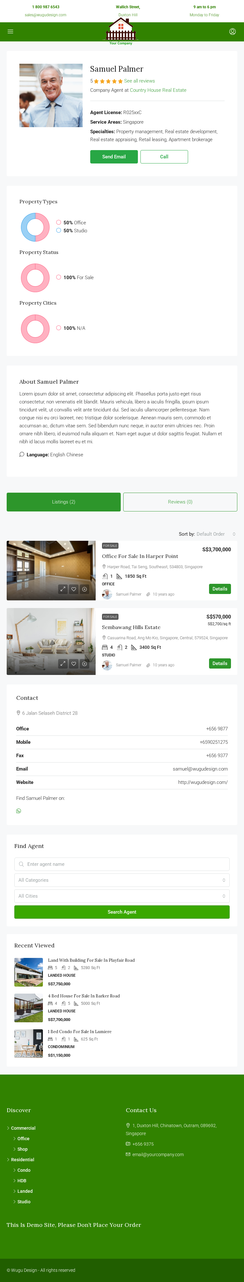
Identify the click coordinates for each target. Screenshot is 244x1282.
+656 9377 (217, 755)
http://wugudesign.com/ (203, 782)
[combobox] (216, 534)
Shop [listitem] (22, 1149)
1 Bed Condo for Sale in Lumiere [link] (80, 1031)
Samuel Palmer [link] (128, 594)
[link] (51, 570)
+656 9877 (217, 729)
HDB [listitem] (21, 1180)
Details (220, 589)
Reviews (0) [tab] (180, 502)
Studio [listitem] (23, 1201)
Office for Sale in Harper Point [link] (140, 556)
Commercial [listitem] (23, 1128)
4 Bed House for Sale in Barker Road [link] (84, 996)
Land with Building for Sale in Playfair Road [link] (91, 960)
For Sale (110, 545)
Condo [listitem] (23, 1170)
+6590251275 (214, 742)
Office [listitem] (23, 1138)
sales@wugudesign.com (45, 15)
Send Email (114, 157)
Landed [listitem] (25, 1191)
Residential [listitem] (22, 1159)
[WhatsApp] (20, 811)
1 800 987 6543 (45, 7)
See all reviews (139, 81)
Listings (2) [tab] (63, 502)
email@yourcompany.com (158, 1154)
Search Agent (122, 912)
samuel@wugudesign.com (200, 769)
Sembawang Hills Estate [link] (131, 627)
